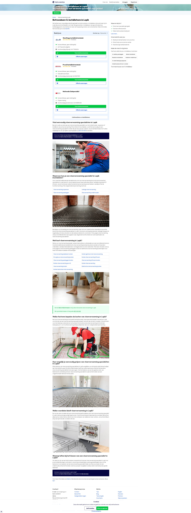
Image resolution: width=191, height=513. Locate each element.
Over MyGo (99, 498)
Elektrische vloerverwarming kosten (91, 266)
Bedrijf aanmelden (114, 2)
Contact (76, 492)
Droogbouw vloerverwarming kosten (63, 257)
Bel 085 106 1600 (129, 8)
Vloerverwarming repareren (61, 189)
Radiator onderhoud (131, 57)
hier (54, 481)
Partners (120, 496)
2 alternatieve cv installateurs (81, 117)
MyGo (68, 479)
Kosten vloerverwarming (88, 263)
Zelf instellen (90, 508)
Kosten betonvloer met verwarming (63, 269)
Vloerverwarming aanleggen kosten (63, 260)
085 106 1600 (82, 130)
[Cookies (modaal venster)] (1, 512)
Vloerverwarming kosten (60, 266)
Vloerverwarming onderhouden (90, 192)
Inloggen (125, 2)
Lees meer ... (114, 33)
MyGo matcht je (60, 2)
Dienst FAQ (77, 494)
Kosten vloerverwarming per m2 (62, 263)
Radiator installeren (117, 57)
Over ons (105, 2)
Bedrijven (57, 13)
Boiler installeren (130, 54)
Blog (97, 494)
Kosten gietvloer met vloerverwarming (92, 254)
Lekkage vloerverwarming (89, 189)
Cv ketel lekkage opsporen (119, 60)
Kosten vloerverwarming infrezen (91, 257)
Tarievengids (100, 496)
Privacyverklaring (96, 511)
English (120, 492)
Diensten (120, 494)
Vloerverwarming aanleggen (61, 192)
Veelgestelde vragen (80, 496)
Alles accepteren (102, 508)
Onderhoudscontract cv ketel (120, 64)
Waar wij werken (122, 498)
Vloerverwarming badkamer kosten (63, 254)
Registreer (134, 2)
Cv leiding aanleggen (117, 54)
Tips (97, 492)
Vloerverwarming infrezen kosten (91, 260)
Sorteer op (96, 33)
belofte (67, 28)
